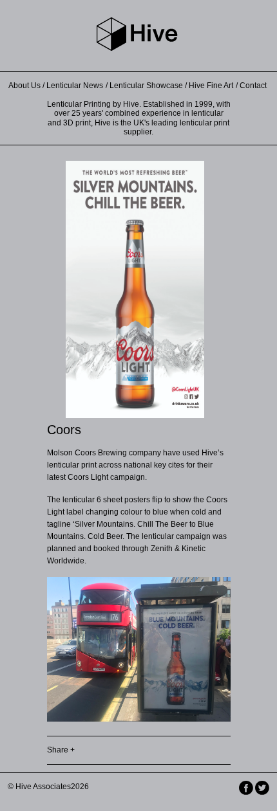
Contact (253, 85)
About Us (24, 85)
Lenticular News (74, 85)
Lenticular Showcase (146, 85)
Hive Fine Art (211, 85)
